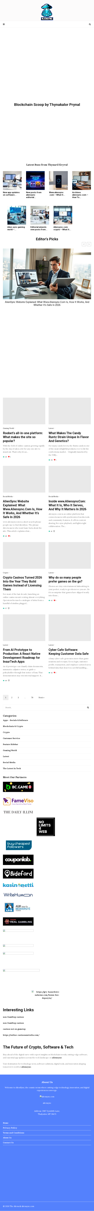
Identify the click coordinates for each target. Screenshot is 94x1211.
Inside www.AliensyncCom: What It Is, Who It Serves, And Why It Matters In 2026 (67, 505)
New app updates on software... (11, 193)
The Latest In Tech (12, 768)
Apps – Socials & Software (15, 720)
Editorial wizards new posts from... (38, 228)
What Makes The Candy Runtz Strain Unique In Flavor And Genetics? (69, 437)
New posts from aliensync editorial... (33, 195)
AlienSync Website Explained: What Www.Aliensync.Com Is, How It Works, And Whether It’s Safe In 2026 (47, 303)
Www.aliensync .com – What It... (57, 193)
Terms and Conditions (13, 1133)
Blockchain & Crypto (13, 726)
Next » (41, 697)
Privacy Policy (10, 1128)
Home (5, 1123)
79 (32, 697)
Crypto (5, 573)
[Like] (54, 531)
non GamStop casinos (13, 1017)
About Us (7, 1138)
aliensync (57, 1057)
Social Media (8, 496)
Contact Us (8, 1142)
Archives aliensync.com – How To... (80, 195)
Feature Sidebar (10, 744)
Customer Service (11, 738)
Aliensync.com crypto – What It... (62, 228)
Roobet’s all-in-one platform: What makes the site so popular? (23, 437)
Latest (51, 428)
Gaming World (8, 428)
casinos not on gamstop (14, 1029)
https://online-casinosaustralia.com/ (21, 1035)
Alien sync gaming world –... (16, 228)
